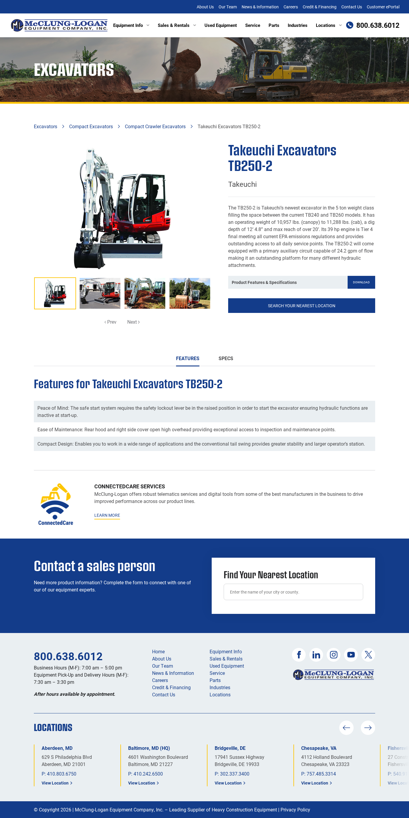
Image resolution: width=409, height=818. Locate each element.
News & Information (260, 7)
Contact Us (351, 7)
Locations (325, 25)
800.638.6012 (68, 656)
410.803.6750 (61, 773)
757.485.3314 (321, 773)
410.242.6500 (148, 773)
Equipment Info (128, 25)
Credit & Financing (320, 7)
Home (158, 651)
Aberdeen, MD (57, 748)
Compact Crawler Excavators (155, 126)
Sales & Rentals (174, 25)
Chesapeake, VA (319, 748)
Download (361, 282)
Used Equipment (221, 25)
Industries (297, 25)
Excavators (45, 126)
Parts (274, 25)
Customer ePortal (383, 7)
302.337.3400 (234, 773)
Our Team (228, 7)
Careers (291, 7)
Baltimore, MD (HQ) (149, 748)
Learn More (107, 515)
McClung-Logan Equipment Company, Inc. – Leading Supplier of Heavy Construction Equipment (176, 809)
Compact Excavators (91, 126)
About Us (205, 7)
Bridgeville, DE (230, 748)
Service (252, 25)
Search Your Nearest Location (301, 305)
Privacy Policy (295, 809)
